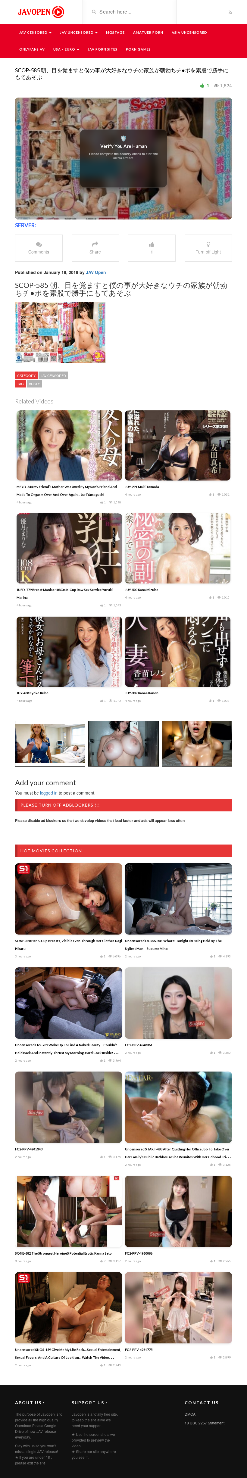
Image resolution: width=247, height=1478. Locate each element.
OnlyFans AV (32, 49)
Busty (34, 383)
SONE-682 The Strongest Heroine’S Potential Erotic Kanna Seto (63, 1253)
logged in (49, 793)
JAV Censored (33, 32)
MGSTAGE (115, 32)
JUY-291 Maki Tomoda (142, 487)
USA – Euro (64, 49)
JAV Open (96, 272)
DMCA (190, 1414)
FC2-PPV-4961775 (138, 1350)
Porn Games (138, 49)
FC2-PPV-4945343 (28, 1149)
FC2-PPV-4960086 (138, 1253)
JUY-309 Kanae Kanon (141, 693)
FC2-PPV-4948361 (138, 1045)
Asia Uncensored (189, 32)
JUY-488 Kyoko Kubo (32, 693)
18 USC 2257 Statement (204, 1422)
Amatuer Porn (148, 32)
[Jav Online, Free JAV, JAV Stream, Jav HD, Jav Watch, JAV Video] (40, 11)
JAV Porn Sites (102, 49)
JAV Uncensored (77, 32)
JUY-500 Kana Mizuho (141, 590)
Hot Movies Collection (51, 850)
